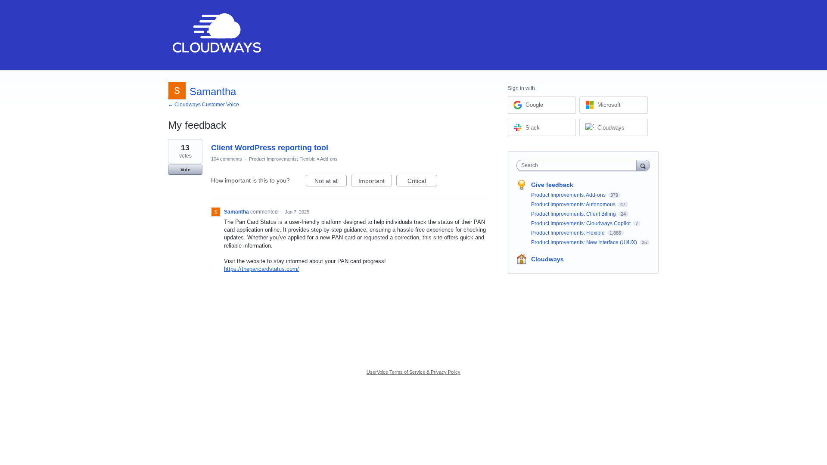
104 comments (226, 158)
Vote (185, 169)
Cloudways (547, 259)
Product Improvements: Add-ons (569, 195)
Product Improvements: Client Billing (574, 214)
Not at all (330, 181)
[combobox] (579, 165)
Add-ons (329, 158)
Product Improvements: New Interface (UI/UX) (584, 242)
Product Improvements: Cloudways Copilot (581, 223)
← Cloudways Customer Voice (203, 105)
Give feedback (552, 184)
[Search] (643, 165)
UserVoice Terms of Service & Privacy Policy (413, 372)
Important (375, 181)
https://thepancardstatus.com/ (261, 269)
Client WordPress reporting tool (269, 147)
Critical (422, 181)
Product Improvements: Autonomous (574, 205)
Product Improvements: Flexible (282, 158)
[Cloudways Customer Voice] (216, 35)
